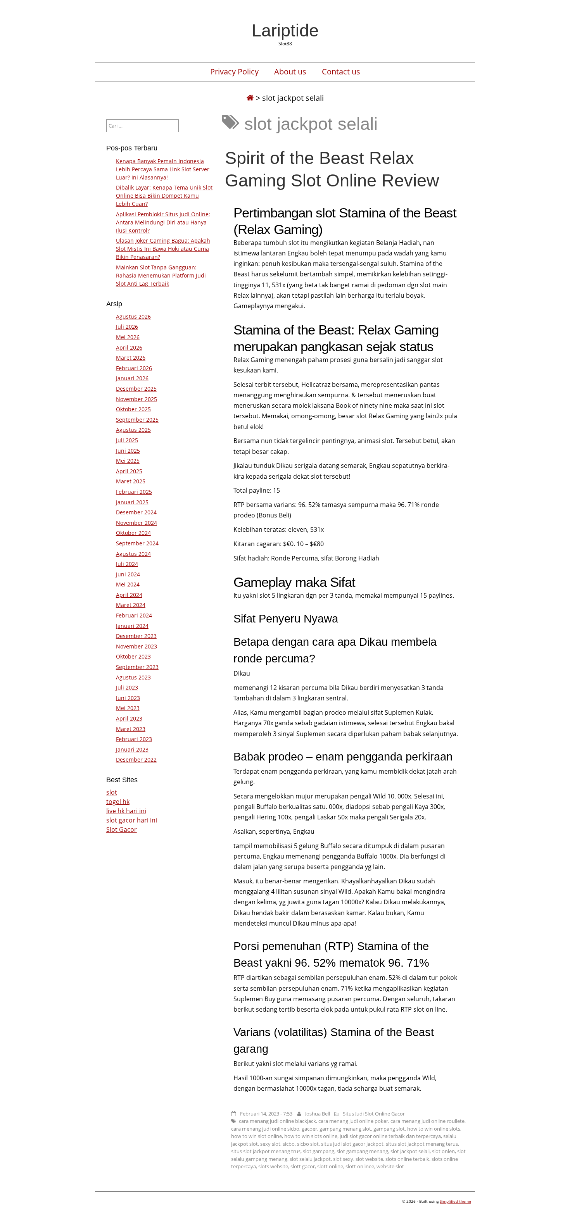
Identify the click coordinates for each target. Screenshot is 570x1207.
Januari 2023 (132, 749)
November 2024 (136, 522)
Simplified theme (455, 1201)
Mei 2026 (128, 337)
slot (111, 792)
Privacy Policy (234, 71)
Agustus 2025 (133, 429)
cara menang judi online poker (353, 1120)
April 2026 (129, 347)
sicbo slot (308, 1143)
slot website (369, 1158)
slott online (330, 1166)
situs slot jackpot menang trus (266, 1151)
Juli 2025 (127, 440)
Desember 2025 (136, 388)
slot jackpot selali (410, 1151)
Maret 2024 (130, 605)
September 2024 (137, 543)
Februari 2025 (134, 491)
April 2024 (129, 594)
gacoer (309, 1128)
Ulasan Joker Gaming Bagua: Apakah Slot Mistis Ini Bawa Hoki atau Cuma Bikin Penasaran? (163, 248)
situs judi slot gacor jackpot (352, 1143)
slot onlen (443, 1151)
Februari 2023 (134, 739)
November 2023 (136, 646)
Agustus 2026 (133, 316)
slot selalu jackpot (310, 1158)
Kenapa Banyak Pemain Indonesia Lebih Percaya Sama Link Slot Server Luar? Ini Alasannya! (162, 169)
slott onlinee (359, 1166)
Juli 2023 (127, 687)
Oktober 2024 (133, 532)
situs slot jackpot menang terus (422, 1143)
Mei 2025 (128, 460)
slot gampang (318, 1151)
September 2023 (137, 667)
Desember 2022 (136, 759)
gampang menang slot (345, 1128)
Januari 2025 (132, 502)
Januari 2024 (132, 625)
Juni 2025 (128, 450)
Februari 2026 (134, 368)
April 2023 (129, 718)
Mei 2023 (128, 708)
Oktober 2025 (133, 409)
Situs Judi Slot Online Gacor (374, 1113)
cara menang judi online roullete (427, 1120)
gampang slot (389, 1128)
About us (290, 71)
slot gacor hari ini (131, 820)
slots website (273, 1166)
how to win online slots (433, 1128)
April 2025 (129, 471)
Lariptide (285, 30)
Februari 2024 (134, 615)
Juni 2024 (128, 574)
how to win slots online (310, 1136)
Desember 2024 (136, 512)
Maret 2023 (130, 729)
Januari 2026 (132, 378)
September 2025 (137, 419)
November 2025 (136, 399)
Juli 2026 (127, 326)
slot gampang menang (362, 1151)
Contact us (341, 71)
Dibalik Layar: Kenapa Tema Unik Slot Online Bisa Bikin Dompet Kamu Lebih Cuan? (164, 195)
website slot (390, 1166)
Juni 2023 (128, 698)
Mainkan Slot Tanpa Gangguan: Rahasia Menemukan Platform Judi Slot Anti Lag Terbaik (161, 275)
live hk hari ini (126, 811)
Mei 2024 (128, 584)
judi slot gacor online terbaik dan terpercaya (390, 1136)
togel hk (118, 801)
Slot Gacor (121, 829)
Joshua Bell (317, 1113)
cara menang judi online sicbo (265, 1128)
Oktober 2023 (133, 656)
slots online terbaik (407, 1158)
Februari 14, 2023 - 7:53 (266, 1113)
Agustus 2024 (133, 553)
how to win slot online (256, 1136)
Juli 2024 (127, 563)
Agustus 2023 (133, 677)
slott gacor (302, 1166)
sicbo (289, 1143)
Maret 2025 (130, 481)
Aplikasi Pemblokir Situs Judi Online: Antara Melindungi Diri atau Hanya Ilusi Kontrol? (163, 222)
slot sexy (343, 1158)
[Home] (250, 98)
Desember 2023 (136, 636)
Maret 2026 (130, 357)
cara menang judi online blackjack (277, 1120)
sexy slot (270, 1143)
